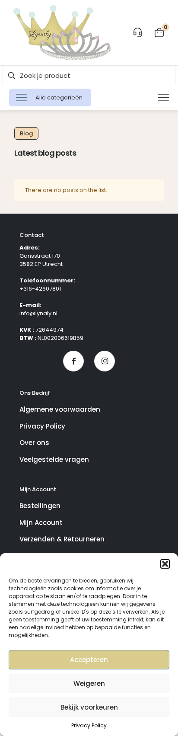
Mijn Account (41, 522)
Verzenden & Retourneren (62, 539)
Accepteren (89, 659)
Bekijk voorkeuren (89, 707)
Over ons (34, 442)
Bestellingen (39, 505)
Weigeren (89, 683)
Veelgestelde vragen (54, 459)
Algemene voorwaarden (59, 409)
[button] (165, 564)
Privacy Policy (89, 725)
